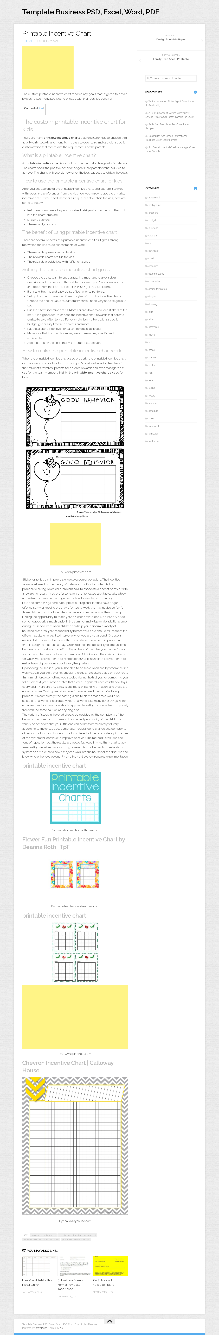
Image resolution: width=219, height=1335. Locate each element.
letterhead (154, 327)
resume (153, 403)
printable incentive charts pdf (76, 1239)
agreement (154, 197)
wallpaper (154, 441)
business (153, 228)
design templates (158, 289)
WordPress (41, 1328)
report (152, 395)
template (27, 41)
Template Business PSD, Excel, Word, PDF (90, 12)
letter (151, 319)
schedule (153, 411)
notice (152, 350)
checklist (153, 266)
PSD (151, 372)
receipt (152, 380)
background (155, 205)
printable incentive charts (43, 1235)
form (151, 311)
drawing (153, 304)
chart (151, 258)
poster (152, 365)
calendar (153, 235)
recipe (152, 388)
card (151, 243)
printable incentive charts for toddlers (41, 1239)
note (151, 342)
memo (152, 334)
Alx (61, 1328)
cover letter (154, 281)
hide (40, 108)
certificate (153, 250)
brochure (153, 212)
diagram (153, 296)
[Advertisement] (48, 67)
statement (154, 426)
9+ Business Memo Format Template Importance (70, 1285)
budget (152, 220)
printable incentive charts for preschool (77, 1235)
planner (153, 357)
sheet (151, 418)
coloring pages (156, 273)
